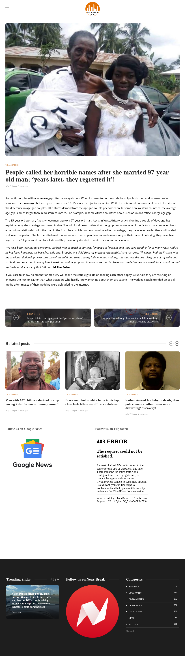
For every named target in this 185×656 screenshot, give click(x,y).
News (153, 618)
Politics (153, 624)
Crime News (153, 605)
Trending (12, 165)
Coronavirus (153, 599)
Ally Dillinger (11, 186)
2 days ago (16, 612)
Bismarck (153, 586)
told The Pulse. (60, 267)
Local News (153, 611)
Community (153, 592)
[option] (33, 381)
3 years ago (23, 186)
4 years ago (23, 410)
